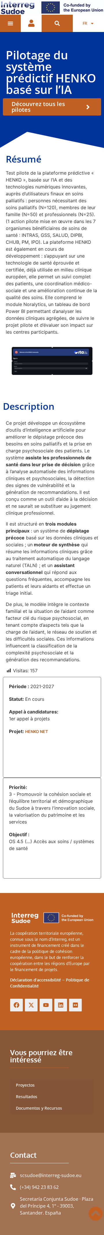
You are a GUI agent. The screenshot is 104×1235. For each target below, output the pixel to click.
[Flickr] (75, 1005)
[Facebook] (16, 1005)
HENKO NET (36, 731)
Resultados (26, 1096)
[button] (57, 23)
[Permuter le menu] (10, 23)
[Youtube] (46, 1005)
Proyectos (25, 1085)
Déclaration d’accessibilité (35, 979)
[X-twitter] (31, 1005)
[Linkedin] (60, 1005)
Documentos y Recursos (39, 1108)
